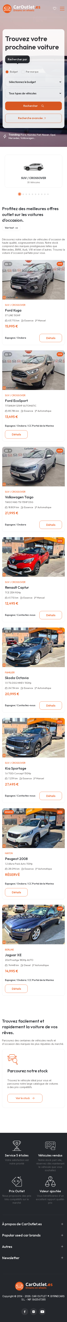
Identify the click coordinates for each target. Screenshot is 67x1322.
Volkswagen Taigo (19, 497)
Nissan (45, 134)
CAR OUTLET (39, 1296)
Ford (23, 134)
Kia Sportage (15, 768)
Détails (50, 338)
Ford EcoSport (16, 400)
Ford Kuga (13, 310)
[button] (19, 194)
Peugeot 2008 (16, 859)
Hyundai (31, 134)
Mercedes (14, 138)
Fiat (39, 134)
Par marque (32, 71)
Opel (52, 134)
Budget (14, 71)
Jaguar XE (13, 955)
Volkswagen (27, 138)
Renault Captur (17, 587)
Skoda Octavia (17, 678)
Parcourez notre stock (27, 1070)
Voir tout (9, 227)
